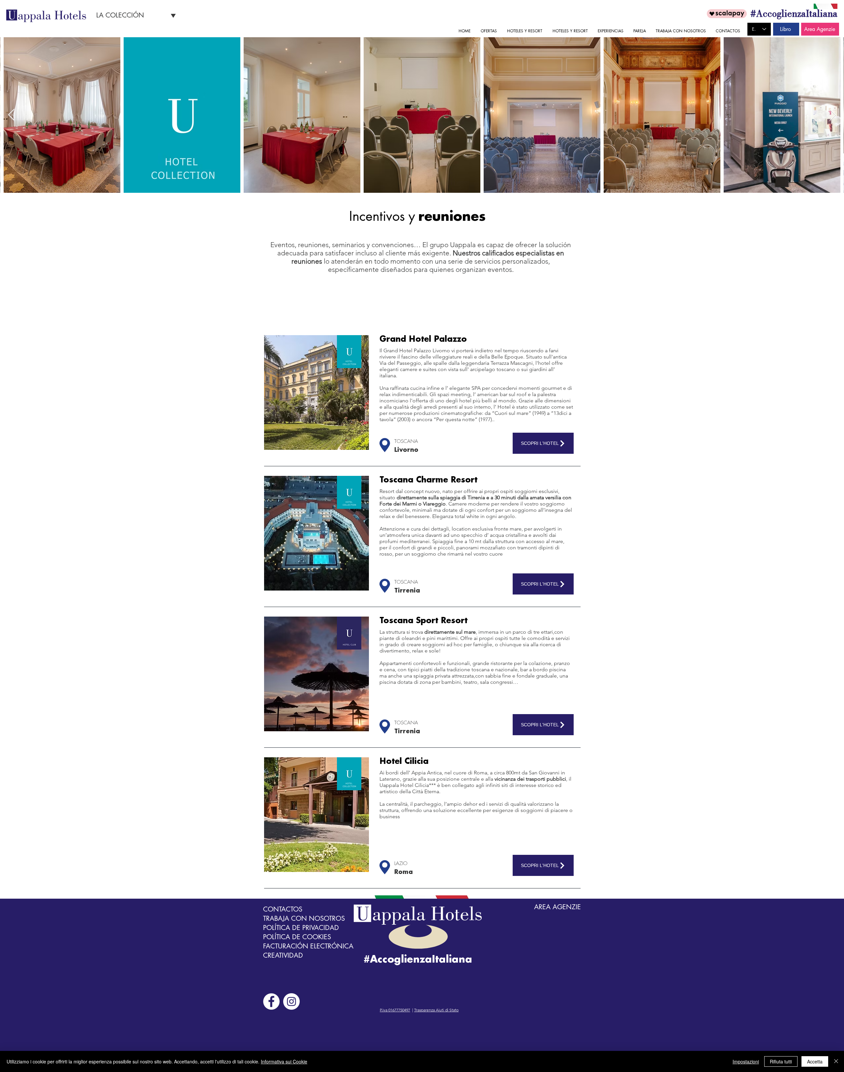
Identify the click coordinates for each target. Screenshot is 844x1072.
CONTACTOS (282, 909)
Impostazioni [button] (746, 1061)
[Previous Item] (11, 115)
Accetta (815, 1061)
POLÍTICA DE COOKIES (297, 937)
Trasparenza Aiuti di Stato (436, 1009)
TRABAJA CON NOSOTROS (304, 918)
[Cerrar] (836, 1061)
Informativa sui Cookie (284, 1061)
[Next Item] (832, 115)
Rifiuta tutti (781, 1061)
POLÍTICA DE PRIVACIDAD (301, 927)
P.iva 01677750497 (395, 1009)
